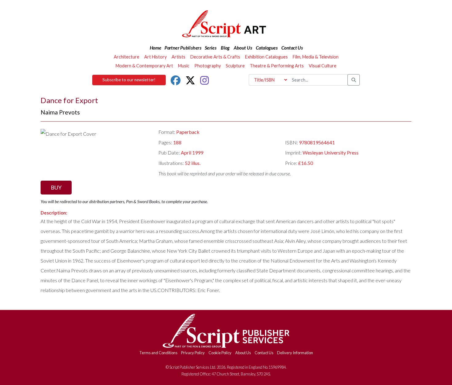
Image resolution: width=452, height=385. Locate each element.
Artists (178, 56)
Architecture (126, 56)
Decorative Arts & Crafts (215, 56)
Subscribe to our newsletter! (129, 79)
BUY (56, 187)
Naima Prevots (60, 112)
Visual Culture (322, 65)
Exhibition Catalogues (266, 56)
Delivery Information (295, 352)
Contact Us (264, 352)
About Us (243, 352)
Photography (207, 65)
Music (183, 65)
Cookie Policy (220, 352)
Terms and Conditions (158, 352)
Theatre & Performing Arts (277, 65)
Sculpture (235, 65)
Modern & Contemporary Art (144, 65)
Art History (155, 56)
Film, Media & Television (316, 56)
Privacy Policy (193, 352)
